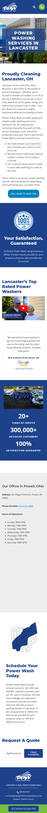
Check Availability (33, 753)
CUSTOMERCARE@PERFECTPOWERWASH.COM (23, 796)
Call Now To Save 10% (25, 808)
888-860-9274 (24, 792)
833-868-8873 (42, 7)
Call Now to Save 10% (24, 193)
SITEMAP (16, 799)
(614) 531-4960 (26, 506)
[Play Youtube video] (23, 308)
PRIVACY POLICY (27, 799)
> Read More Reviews (23, 368)
